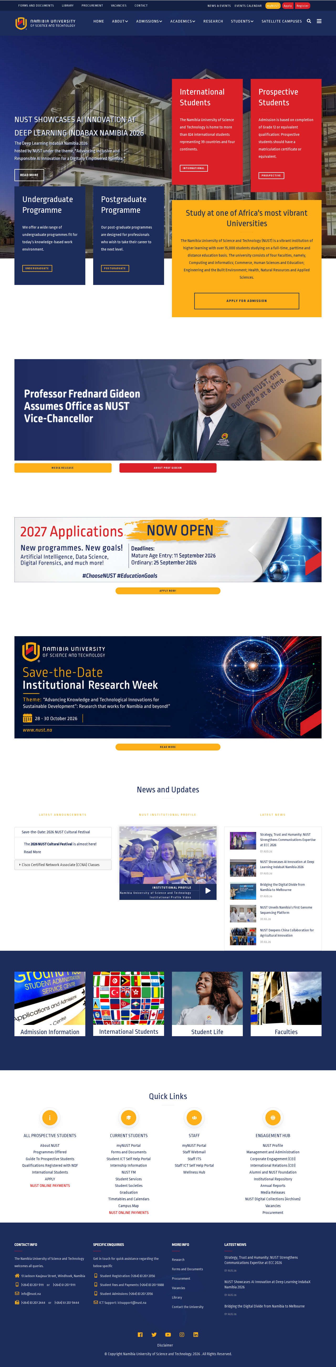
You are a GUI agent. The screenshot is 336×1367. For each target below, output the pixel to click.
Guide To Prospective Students (50, 1159)
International (194, 168)
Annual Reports (272, 1186)
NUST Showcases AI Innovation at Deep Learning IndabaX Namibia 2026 (287, 864)
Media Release (63, 468)
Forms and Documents (36, 5)
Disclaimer (165, 1345)
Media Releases (273, 1192)
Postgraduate (115, 268)
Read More (29, 175)
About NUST (50, 1145)
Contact (141, 5)
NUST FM (129, 1172)
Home (98, 21)
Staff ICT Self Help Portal (194, 1165)
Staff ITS (194, 1159)
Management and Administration (273, 1152)
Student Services (129, 1179)
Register (303, 5)
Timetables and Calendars (128, 1199)
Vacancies (119, 5)
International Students (50, 1172)
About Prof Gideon (168, 468)
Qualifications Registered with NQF (50, 1165)
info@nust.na (30, 1294)
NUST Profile (273, 1145)
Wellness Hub (194, 1172)
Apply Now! (168, 591)
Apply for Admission (247, 301)
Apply (288, 5)
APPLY (50, 1179)
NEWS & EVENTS (219, 5)
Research (213, 21)
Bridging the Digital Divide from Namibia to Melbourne (282, 887)
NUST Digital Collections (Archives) (273, 1199)
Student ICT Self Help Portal (129, 1159)
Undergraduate (37, 268)
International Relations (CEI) (273, 1165)
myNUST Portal (129, 1145)
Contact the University (187, 1307)
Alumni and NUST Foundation (273, 1172)
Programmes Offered (50, 1152)
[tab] (63, 832)
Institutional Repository (273, 1179)
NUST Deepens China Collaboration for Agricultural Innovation (287, 932)
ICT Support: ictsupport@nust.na (122, 1303)
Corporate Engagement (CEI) (273, 1159)
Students (240, 21)
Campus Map (128, 1206)
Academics (181, 21)
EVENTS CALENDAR (248, 5)
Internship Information (128, 1165)
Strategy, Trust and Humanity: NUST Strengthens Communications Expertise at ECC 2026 (288, 840)
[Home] (45, 23)
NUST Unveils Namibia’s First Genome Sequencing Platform (286, 910)
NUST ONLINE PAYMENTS (50, 1186)
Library (68, 5)
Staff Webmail (194, 1152)
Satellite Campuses (282, 21)
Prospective (271, 175)
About (118, 21)
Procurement (92, 5)
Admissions (147, 21)
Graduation (129, 1192)
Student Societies (129, 1186)
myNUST (273, 5)
